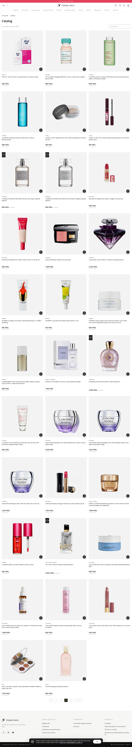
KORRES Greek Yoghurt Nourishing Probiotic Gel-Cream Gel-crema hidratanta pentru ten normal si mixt (108, 321)
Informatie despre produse (82, 723)
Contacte (108, 723)
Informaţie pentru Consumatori (115, 726)
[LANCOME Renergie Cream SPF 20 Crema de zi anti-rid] (22, 477)
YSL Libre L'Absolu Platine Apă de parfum (59, 564)
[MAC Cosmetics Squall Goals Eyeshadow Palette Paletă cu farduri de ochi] (22, 660)
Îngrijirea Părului (48, 10)
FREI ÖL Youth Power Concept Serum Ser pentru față (20, 77)
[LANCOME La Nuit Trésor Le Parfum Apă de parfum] (109, 233)
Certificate (45, 726)
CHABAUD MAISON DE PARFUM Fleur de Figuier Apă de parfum (21, 199)
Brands (80, 10)
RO (4, 5)
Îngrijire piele (36, 10)
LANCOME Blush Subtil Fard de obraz (58, 260)
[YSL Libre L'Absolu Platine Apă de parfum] (66, 538)
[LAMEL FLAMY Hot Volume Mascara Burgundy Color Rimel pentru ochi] (109, 112)
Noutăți (88, 10)
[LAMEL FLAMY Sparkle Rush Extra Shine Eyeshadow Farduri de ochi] (66, 112)
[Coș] (128, 5)
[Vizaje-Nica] (66, 5)
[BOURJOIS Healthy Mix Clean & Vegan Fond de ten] (109, 172)
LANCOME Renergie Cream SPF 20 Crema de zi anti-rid (20, 503)
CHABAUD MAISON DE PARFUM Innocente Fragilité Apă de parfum (65, 199)
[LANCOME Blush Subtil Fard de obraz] (66, 233)
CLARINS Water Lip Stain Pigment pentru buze (17, 564)
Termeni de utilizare (48, 732)
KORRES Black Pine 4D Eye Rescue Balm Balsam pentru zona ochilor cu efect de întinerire (21, 382)
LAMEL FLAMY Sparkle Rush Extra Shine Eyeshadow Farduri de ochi (65, 138)
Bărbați (59, 10)
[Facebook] (4, 732)
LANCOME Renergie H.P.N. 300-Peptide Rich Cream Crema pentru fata (65, 443)
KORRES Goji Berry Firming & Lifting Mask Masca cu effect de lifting (21, 321)
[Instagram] (8, 732)
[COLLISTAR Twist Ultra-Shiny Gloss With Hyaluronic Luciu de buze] (109, 599)
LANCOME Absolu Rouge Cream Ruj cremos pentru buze (64, 503)
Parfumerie (25, 10)
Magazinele (97, 10)
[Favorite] (120, 5)
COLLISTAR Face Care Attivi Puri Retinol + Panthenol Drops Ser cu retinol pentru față (22, 626)
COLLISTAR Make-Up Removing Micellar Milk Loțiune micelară (63, 626)
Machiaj (15, 10)
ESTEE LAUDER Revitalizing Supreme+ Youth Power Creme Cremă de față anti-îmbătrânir (109, 504)
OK (97, 741)
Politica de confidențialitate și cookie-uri (117, 733)
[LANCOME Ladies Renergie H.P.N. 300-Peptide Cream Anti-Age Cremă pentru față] (109, 416)
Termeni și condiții (111, 729)
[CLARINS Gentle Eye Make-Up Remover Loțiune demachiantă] (22, 112)
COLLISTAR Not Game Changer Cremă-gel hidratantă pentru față (109, 565)
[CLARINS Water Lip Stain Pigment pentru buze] (22, 538)
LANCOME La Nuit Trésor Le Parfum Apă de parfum (106, 260)
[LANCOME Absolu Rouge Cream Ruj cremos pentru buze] (66, 477)
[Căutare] (116, 5)
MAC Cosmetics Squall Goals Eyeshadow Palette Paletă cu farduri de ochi (21, 687)
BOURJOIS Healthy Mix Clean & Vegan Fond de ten (106, 199)
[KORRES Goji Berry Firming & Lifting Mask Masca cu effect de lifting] (22, 294)
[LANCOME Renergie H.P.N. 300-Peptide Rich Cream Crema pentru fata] (66, 416)
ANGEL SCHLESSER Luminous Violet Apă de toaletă (62, 382)
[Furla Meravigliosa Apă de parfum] (66, 660)
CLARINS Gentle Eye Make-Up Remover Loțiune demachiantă (18, 138)
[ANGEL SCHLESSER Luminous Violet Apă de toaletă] (66, 355)
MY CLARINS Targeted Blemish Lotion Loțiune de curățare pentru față (65, 78)
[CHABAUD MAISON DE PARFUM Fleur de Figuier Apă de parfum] (22, 172)
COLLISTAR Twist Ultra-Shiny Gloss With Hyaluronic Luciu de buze (109, 626)
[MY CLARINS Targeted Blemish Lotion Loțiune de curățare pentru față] (66, 51)
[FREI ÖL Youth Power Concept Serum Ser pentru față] (22, 51)
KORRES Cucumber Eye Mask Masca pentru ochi (62, 321)
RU (7, 5)
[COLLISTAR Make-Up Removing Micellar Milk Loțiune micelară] (66, 599)
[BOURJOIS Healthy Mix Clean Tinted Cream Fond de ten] (22, 233)
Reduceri (116, 10)
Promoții (107, 10)
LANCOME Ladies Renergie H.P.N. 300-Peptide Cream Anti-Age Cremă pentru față (109, 443)
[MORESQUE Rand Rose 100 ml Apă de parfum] (109, 355)
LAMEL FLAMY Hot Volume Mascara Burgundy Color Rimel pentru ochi (109, 138)
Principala (5, 15)
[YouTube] (13, 732)
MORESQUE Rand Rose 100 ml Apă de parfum (104, 382)
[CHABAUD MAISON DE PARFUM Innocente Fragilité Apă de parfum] (66, 172)
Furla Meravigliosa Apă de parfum (56, 686)
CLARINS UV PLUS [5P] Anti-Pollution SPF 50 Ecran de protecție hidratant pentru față (20, 443)
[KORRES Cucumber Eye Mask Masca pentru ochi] (66, 294)
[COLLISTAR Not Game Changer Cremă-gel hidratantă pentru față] (109, 538)
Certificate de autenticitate (51, 729)
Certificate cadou (69, 10)
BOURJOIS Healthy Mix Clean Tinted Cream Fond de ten (21, 260)
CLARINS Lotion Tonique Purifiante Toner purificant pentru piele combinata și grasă (109, 78)
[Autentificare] (124, 5)
